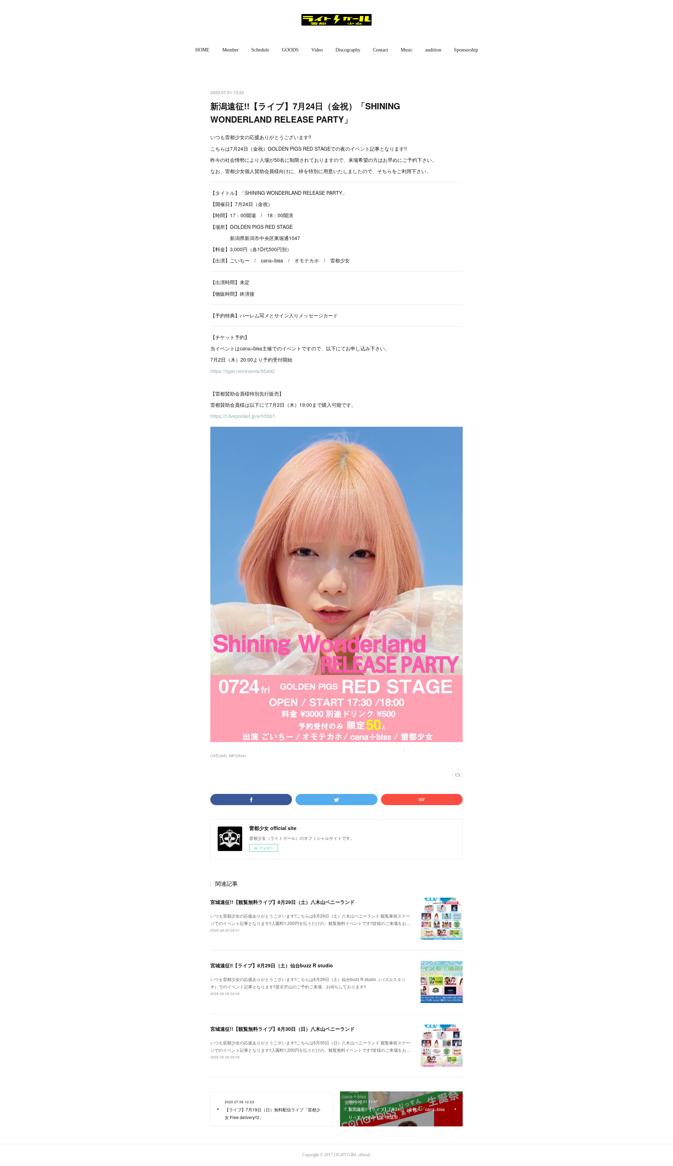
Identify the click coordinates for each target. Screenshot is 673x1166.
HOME (202, 50)
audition (433, 50)
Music (407, 50)
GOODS (290, 50)
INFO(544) (237, 755)
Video (317, 50)
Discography (347, 50)
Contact (380, 50)
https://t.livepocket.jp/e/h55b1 (242, 415)
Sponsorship (466, 50)
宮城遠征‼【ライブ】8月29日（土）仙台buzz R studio (271, 965)
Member (230, 50)
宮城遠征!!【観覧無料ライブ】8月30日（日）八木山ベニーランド (282, 1028)
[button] (202, 50)
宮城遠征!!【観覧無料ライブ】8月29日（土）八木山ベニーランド (282, 901)
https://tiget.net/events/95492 (242, 371)
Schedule (260, 50)
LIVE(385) (218, 755)
